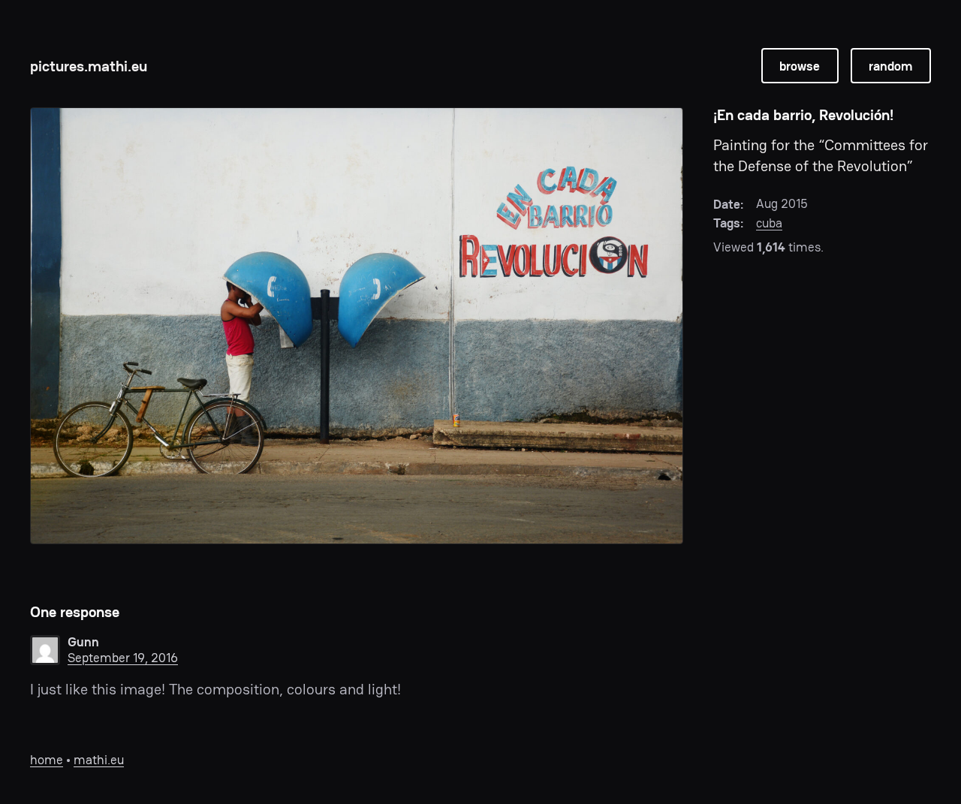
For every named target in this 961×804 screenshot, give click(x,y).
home (46, 759)
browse (799, 66)
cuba (769, 223)
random (890, 66)
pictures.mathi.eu (88, 66)
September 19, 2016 (123, 657)
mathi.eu (99, 759)
